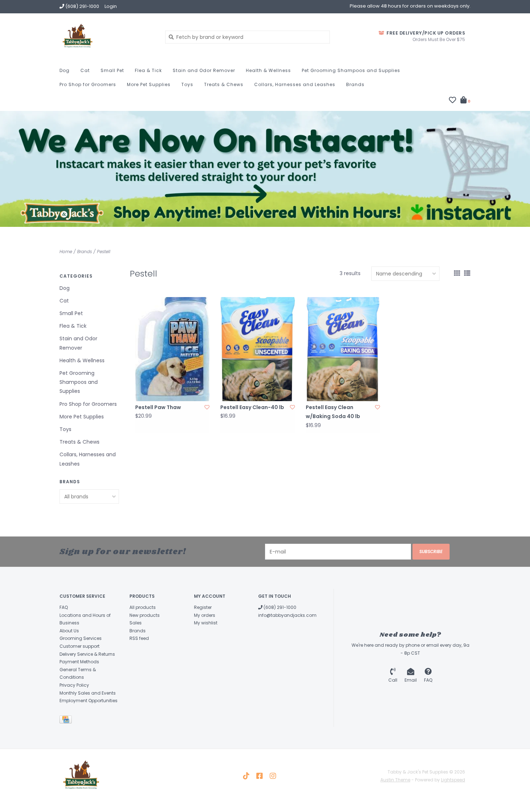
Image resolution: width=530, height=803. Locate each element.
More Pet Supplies (149, 84)
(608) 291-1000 (279, 607)
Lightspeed (453, 780)
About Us (69, 631)
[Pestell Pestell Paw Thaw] (172, 349)
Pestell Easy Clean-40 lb (252, 407)
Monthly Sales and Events (87, 693)
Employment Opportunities (88, 700)
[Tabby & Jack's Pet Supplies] (106, 37)
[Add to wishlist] (206, 407)
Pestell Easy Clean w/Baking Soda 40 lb (333, 412)
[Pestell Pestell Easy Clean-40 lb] (257, 349)
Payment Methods (79, 662)
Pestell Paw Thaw (158, 407)
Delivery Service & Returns (87, 654)
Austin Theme (395, 780)
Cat (85, 70)
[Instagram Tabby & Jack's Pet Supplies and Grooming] (273, 776)
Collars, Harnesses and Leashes (294, 84)
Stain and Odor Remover (204, 70)
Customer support (79, 646)
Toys (187, 84)
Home (65, 251)
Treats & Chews (223, 84)
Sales (135, 623)
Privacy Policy (74, 685)
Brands (355, 84)
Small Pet (112, 70)
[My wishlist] (452, 100)
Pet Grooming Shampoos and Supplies (351, 70)
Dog (64, 70)
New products (144, 615)
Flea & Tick (148, 70)
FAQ (63, 607)
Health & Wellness (268, 70)
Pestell (103, 251)
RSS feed (139, 638)
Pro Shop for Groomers (87, 84)
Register (203, 607)
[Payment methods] (66, 721)
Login (111, 6)
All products (142, 607)
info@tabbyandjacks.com (287, 615)
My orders (204, 615)
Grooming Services (80, 638)
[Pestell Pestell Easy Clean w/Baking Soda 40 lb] (343, 349)
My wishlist (205, 623)
